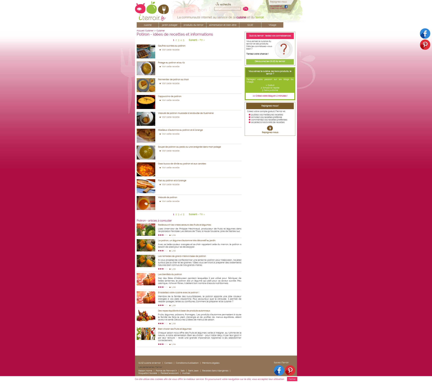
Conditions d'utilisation (187, 363)
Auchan (186, 373)
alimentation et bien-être (222, 25)
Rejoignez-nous (270, 132)
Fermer (292, 379)
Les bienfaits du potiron (170, 274)
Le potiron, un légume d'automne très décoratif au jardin (186, 240)
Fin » (202, 40)
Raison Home (145, 370)
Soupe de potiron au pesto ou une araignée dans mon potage (189, 147)
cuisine (148, 25)
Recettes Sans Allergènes (215, 370)
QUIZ (250, 25)
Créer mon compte (278, 8)
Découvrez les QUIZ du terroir (270, 61)
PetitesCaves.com (170, 373)
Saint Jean (193, 370)
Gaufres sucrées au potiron (171, 45)
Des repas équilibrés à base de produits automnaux (184, 310)
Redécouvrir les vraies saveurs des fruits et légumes (184, 225)
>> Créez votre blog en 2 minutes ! (270, 95)
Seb (183, 370)
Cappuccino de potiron (169, 96)
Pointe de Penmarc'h (166, 370)
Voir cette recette (171, 49)
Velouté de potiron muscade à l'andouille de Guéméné (186, 113)
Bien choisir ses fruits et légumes (174, 329)
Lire (174, 235)
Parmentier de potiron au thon (173, 79)
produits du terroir (194, 25)
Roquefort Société (147, 373)
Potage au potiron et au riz (171, 62)
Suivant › (193, 40)
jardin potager (170, 25)
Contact (168, 363)
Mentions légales (210, 363)
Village (272, 25)
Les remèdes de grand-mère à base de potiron (182, 256)
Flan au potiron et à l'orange (172, 180)
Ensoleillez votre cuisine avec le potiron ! (178, 292)
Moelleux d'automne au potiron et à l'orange (180, 130)
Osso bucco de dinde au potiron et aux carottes (182, 163)
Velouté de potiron (167, 197)
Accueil (140, 30)
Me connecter (276, 6)
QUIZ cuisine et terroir (149, 363)
